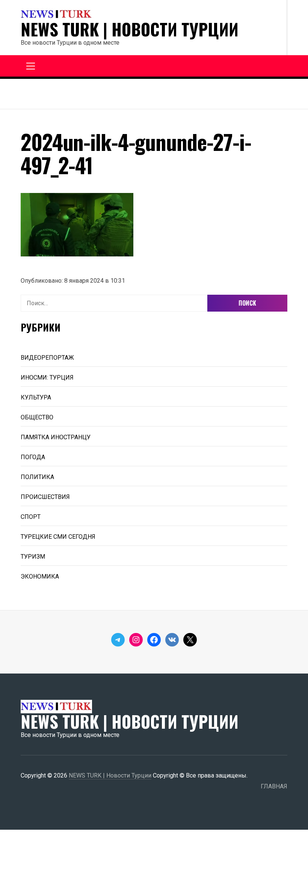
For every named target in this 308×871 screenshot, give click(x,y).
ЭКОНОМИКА (40, 576)
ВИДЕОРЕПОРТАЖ (47, 357)
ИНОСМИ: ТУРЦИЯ (47, 377)
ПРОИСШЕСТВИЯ (45, 496)
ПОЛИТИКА (37, 477)
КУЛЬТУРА (36, 397)
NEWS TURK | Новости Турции (130, 29)
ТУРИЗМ (33, 556)
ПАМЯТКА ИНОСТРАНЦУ (56, 437)
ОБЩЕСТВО (37, 417)
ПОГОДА (33, 457)
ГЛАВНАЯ (274, 786)
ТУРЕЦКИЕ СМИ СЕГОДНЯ (58, 536)
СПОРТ (31, 516)
